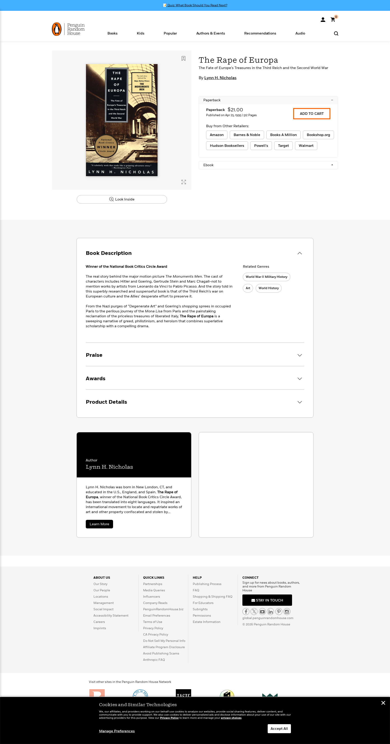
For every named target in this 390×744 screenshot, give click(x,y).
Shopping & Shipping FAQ (212, 596)
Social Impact (103, 609)
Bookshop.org (318, 134)
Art (248, 288)
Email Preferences (156, 615)
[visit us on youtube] (262, 611)
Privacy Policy (153, 628)
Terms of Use (152, 622)
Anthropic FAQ (154, 660)
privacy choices (231, 718)
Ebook (268, 165)
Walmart (306, 145)
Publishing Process (207, 584)
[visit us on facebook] (245, 611)
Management (103, 603)
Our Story (100, 584)
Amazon (217, 134)
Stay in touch (269, 600)
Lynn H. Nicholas (220, 78)
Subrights (200, 609)
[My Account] (323, 18)
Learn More (101, 524)
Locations (100, 596)
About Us (101, 578)
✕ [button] (383, 703)
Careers (99, 622)
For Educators (203, 603)
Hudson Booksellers (227, 145)
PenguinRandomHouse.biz (163, 609)
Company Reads (155, 603)
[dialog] (195, 720)
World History (269, 288)
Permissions (202, 615)
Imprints (99, 628)
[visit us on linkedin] (270, 611)
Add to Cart (312, 113)
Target (283, 145)
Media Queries (154, 590)
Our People (101, 590)
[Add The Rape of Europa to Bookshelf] (183, 58)
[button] (112, 33)
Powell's (261, 145)
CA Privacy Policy (155, 634)
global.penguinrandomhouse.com (267, 618)
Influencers (151, 596)
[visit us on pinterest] (278, 611)
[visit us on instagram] (286, 611)
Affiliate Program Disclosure (164, 647)
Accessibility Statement (110, 615)
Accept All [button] (279, 728)
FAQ (196, 590)
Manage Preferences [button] (117, 731)
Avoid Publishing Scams (161, 653)
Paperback (268, 100)
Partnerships (152, 584)
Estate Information (207, 622)
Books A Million (283, 134)
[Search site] (336, 33)
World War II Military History (266, 277)
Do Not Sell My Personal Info (164, 641)
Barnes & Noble (247, 134)
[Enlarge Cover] (183, 182)
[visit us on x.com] (254, 611)
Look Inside (124, 199)
